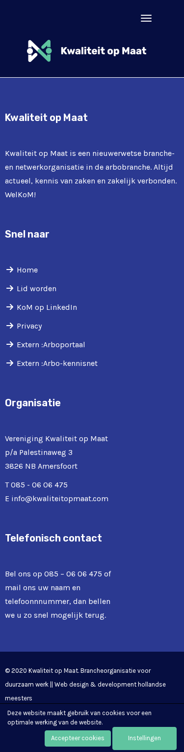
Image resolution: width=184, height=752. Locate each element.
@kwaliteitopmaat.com (59, 498)
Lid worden (36, 288)
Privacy (29, 326)
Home (27, 269)
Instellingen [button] (144, 738)
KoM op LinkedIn (47, 307)
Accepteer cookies (78, 738)
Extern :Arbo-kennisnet (57, 363)
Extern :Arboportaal (51, 344)
